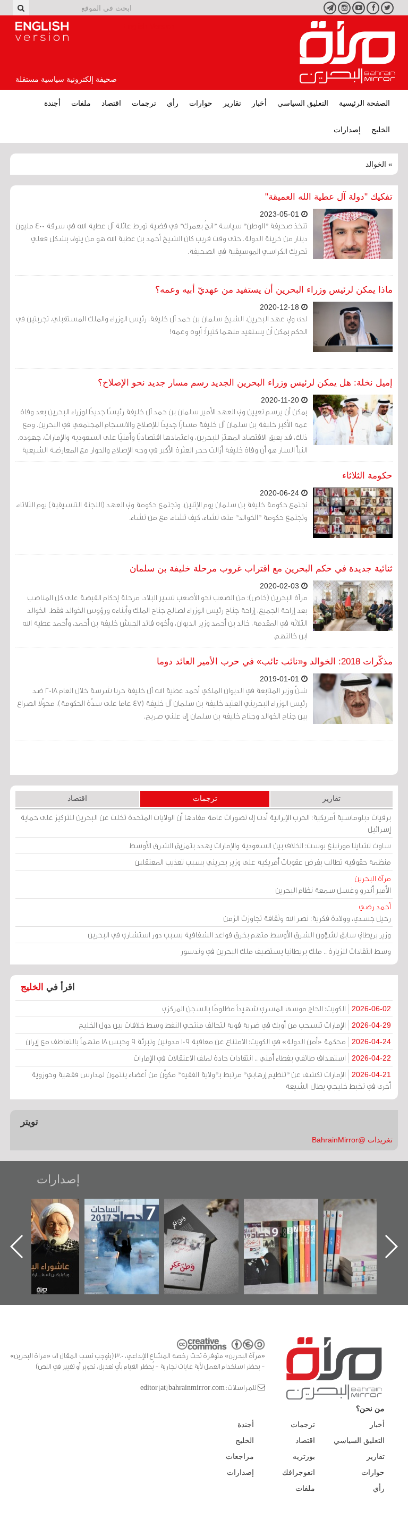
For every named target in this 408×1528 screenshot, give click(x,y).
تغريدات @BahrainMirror (352, 1140)
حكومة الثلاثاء (367, 476)
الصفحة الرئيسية (364, 103)
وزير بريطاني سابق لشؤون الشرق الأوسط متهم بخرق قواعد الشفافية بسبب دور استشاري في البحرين (239, 934)
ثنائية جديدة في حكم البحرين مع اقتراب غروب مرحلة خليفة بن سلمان (261, 569)
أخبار (259, 103)
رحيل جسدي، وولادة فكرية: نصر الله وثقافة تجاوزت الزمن (307, 912)
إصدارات (347, 129)
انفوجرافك (298, 1472)
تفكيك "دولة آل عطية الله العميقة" (329, 197)
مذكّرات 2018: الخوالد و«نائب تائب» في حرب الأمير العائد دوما (275, 661)
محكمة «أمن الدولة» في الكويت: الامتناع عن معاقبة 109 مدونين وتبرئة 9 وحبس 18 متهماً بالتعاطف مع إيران (208, 1041)
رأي (172, 103)
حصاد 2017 (211, 1210)
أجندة (52, 103)
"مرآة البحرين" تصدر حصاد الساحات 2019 (371, 1223)
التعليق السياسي (302, 103)
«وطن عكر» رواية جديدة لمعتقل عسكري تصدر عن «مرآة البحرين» (291, 1229)
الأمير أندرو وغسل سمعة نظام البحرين (333, 884)
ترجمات (144, 103)
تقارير (232, 103)
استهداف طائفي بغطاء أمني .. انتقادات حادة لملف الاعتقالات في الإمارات (262, 1057)
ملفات (81, 103)
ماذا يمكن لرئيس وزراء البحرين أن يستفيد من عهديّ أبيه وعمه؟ (274, 290)
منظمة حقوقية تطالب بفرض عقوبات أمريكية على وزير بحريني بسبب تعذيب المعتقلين (262, 861)
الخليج (380, 129)
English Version (42, 31)
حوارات (200, 103)
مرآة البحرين (347, 52)
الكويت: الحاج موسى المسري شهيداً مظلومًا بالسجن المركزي (276, 1008)
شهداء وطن (51, 1210)
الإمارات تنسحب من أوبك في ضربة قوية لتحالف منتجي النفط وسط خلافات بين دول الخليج (235, 1024)
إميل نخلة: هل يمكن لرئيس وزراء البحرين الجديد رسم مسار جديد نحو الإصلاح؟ (245, 383)
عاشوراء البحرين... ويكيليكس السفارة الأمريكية (131, 1223)
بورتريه (304, 1456)
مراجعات (240, 1456)
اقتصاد (111, 103)
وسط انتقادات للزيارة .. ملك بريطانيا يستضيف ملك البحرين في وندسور (286, 951)
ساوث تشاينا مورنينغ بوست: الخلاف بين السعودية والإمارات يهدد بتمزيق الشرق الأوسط (260, 845)
